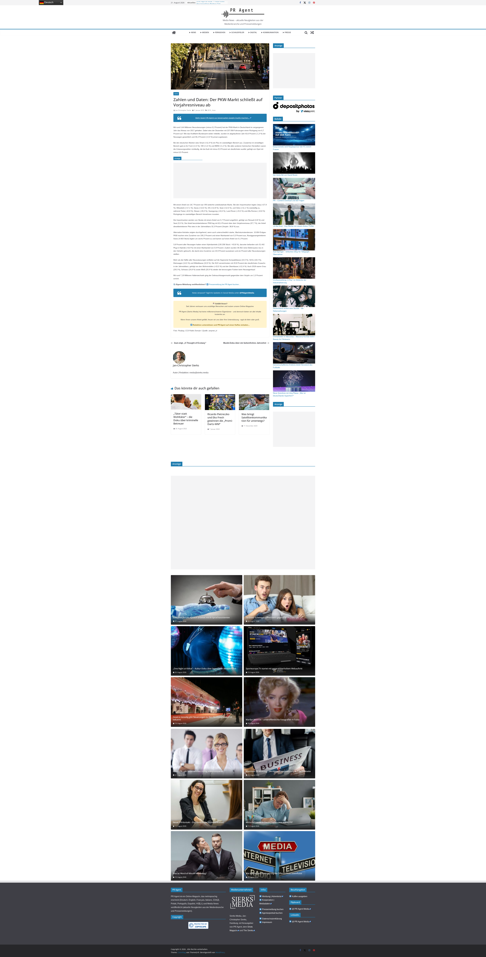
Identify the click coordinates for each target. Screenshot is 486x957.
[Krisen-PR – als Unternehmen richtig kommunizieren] (206, 753)
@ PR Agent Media (300, 909)
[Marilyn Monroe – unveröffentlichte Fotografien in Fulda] (279, 702)
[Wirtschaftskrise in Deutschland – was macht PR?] (279, 804)
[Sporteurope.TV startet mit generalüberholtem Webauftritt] (279, 651)
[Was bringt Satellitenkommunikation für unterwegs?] (254, 396)
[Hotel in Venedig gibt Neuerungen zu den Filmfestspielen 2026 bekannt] (206, 702)
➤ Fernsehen (219, 32)
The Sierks (248, 930)
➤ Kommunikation (270, 32)
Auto (214, 110)
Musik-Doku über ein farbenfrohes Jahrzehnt (244, 343)
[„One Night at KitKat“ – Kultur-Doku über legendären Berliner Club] (206, 651)
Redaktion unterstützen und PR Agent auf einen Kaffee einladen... (221, 325)
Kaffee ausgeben (299, 896)
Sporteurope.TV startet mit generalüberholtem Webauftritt (274, 668)
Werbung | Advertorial (271, 896)
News (176, 94)
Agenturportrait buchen (272, 913)
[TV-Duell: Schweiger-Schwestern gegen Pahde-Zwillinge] (279, 600)
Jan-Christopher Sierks (183, 110)
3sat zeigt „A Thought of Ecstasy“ (190, 343)
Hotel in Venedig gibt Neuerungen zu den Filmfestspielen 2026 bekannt (202, 718)
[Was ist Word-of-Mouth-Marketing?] (206, 856)
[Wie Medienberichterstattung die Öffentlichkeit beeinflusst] (279, 856)
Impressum (267, 922)
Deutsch (48, 2)
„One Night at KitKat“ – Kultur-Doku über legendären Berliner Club (204, 668)
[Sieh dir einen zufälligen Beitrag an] (312, 33)
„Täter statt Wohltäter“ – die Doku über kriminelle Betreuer (185, 418)
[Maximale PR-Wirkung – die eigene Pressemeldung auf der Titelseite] (279, 753)
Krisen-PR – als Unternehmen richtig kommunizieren (198, 771)
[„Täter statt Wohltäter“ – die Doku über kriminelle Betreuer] (186, 396)
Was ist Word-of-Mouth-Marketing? (190, 873)
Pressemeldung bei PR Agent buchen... (224, 284)
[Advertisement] (220, 180)
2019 (209, 110)
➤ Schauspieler (236, 32)
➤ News (192, 32)
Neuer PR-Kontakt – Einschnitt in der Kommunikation (198, 822)
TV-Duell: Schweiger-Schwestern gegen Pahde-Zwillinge (272, 617)
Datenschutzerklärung (272, 919)
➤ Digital (252, 32)
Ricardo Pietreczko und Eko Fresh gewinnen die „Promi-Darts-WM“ (220, 419)
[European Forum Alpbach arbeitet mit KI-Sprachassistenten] (206, 600)
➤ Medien (204, 32)
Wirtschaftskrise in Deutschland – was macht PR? (269, 822)
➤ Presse (287, 32)
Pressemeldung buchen (273, 909)
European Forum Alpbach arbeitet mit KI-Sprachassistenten (201, 617)
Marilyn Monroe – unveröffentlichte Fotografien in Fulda (272, 719)
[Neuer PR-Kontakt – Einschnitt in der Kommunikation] (206, 804)
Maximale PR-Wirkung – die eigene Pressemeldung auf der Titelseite (278, 771)
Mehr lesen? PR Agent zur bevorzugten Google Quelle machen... (222, 118)
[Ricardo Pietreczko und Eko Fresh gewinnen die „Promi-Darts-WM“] (220, 396)
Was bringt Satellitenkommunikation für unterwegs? (254, 417)
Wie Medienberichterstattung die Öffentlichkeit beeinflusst (274, 873)
